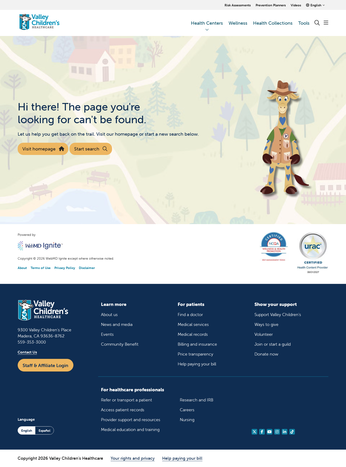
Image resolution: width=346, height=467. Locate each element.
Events (107, 334)
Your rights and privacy (133, 458)
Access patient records (122, 409)
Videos (296, 5)
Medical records (193, 334)
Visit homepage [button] (39, 149)
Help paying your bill (197, 364)
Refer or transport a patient (126, 400)
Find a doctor (190, 314)
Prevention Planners (271, 5)
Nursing (187, 419)
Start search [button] (86, 149)
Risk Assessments (238, 5)
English (26, 430)
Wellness (238, 23)
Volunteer (263, 334)
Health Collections (273, 23)
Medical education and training (130, 429)
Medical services (193, 324)
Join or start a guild (272, 344)
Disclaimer (87, 268)
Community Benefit (119, 344)
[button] (326, 23)
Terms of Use (41, 268)
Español (44, 430)
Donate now (266, 354)
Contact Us (27, 352)
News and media (117, 324)
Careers (187, 409)
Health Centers (207, 23)
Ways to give (266, 324)
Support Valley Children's (277, 314)
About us (109, 314)
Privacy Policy (64, 268)
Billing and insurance (197, 344)
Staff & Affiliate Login (45, 365)
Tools (304, 23)
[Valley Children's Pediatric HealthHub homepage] (39, 23)
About (22, 268)
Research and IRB (196, 400)
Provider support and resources (130, 419)
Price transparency (195, 354)
